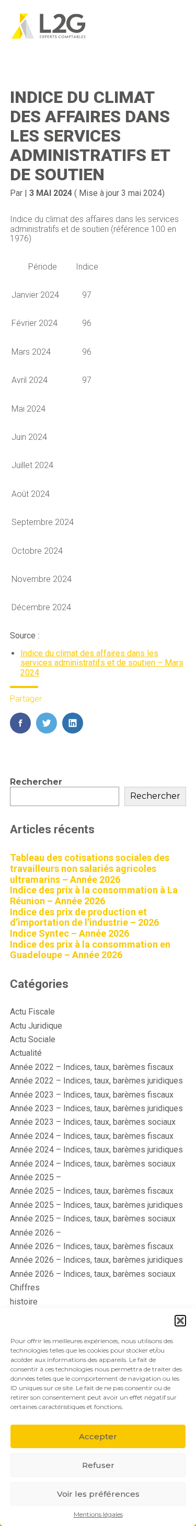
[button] (180, 1320)
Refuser (98, 1465)
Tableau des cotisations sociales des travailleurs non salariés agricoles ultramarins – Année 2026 (89, 868)
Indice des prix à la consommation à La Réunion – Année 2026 (94, 895)
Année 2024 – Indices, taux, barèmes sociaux (93, 1164)
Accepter (98, 1436)
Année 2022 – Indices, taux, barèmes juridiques (96, 1081)
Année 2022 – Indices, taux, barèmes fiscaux (92, 1067)
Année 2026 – (35, 1233)
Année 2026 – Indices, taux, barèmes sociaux (93, 1274)
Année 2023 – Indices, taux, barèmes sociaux (93, 1122)
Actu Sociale (32, 1039)
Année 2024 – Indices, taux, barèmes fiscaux (92, 1136)
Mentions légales (98, 1514)
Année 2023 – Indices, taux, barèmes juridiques (96, 1108)
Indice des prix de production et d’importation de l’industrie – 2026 (84, 917)
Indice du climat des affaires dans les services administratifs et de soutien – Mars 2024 (101, 663)
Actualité (26, 1053)
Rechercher (36, 782)
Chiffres (25, 1287)
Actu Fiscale (32, 1012)
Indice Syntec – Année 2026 (69, 933)
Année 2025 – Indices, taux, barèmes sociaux (93, 1219)
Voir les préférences (98, 1494)
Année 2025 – (35, 1177)
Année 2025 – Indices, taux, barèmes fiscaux (92, 1191)
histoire (24, 1302)
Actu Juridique (36, 1026)
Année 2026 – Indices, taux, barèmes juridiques (96, 1260)
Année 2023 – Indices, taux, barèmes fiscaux (92, 1095)
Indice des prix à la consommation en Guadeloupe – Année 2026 (90, 950)
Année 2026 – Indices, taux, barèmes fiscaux (92, 1246)
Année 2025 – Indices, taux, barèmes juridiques (96, 1205)
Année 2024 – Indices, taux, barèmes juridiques (96, 1150)
